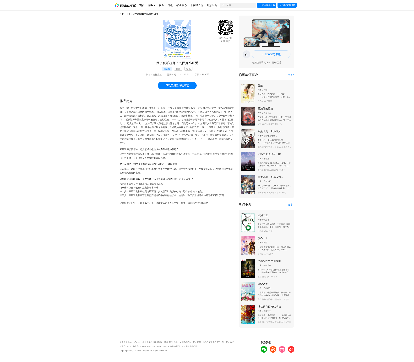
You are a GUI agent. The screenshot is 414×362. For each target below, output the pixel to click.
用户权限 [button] (197, 342)
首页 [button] (122, 14)
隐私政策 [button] (207, 342)
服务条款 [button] (148, 342)
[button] (125, 5)
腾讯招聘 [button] (168, 342)
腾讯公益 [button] (177, 342)
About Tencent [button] (136, 342)
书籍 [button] (128, 14)
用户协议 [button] (230, 342)
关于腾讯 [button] (123, 342)
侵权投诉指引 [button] (218, 342)
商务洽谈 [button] (158, 342)
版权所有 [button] (187, 342)
